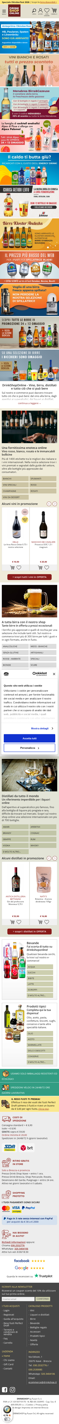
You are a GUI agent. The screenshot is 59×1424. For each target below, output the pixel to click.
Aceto (31, 1039)
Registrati (9, 1314)
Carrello (54, 14)
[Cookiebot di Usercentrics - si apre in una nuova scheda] (34, 674)
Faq (6, 1338)
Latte (31, 983)
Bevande (35, 1323)
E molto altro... (12, 851)
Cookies (29, 1404)
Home (7, 1355)
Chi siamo (9, 1360)
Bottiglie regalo (38, 1327)
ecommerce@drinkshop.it (43, 1382)
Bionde (7, 664)
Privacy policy (42, 1404)
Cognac (35, 833)
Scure (34, 664)
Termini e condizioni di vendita (11, 1332)
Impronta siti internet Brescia (35, 1407)
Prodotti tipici (37, 1335)
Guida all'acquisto (13, 1319)
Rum (33, 839)
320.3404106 (21, 1248)
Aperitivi (35, 826)
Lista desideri (46, 14)
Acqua (31, 966)
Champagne (9, 491)
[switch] (7, 1419)
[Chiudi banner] (54, 674)
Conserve (33, 1056)
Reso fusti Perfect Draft (13, 1324)
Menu (4, 14)
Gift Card (8, 1364)
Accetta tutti (30, 738)
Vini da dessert (11, 497)
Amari (6, 826)
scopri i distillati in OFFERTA (29, 931)
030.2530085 (35, 1369)
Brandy (7, 833)
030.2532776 (18, 1245)
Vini (32, 1310)
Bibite (31, 978)
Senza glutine (11, 652)
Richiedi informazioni (14, 1242)
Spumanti (36, 478)
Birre (33, 1319)
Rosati (34, 491)
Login (7, 1310)
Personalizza (27, 747)
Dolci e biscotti (36, 1050)
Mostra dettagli (40, 728)
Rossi (34, 484)
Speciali (35, 658)
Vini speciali (9, 484)
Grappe (7, 839)
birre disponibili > (48, 2)
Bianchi (7, 478)
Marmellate (34, 1044)
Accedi (40, 14)
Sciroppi (32, 989)
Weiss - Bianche (39, 646)
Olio (30, 1033)
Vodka (6, 845)
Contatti (8, 1368)
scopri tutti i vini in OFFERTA (29, 577)
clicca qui (43, 1108)
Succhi (31, 972)
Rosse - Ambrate (11, 658)
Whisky (35, 845)
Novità (33, 1340)
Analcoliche (10, 646)
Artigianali (37, 652)
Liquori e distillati (39, 1314)
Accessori (35, 1331)
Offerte (34, 1344)
